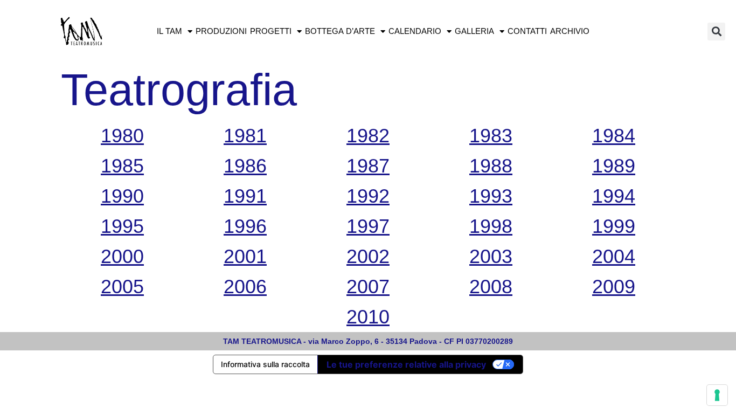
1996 (245, 226)
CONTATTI (527, 31)
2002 (368, 256)
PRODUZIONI (221, 31)
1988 (490, 166)
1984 (613, 136)
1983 (490, 136)
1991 (245, 196)
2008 (490, 286)
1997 (368, 226)
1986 (245, 166)
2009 (613, 286)
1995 (122, 226)
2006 (245, 286)
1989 (613, 166)
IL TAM (169, 31)
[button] (716, 31)
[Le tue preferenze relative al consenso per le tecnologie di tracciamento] (717, 395)
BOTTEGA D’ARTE (340, 31)
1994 (613, 196)
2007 (368, 286)
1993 (490, 196)
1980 (122, 136)
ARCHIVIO (569, 31)
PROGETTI (270, 31)
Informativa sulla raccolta (265, 364)
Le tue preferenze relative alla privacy (406, 364)
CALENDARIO (414, 31)
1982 (368, 136)
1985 (122, 166)
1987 (368, 166)
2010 (368, 317)
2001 (245, 256)
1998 (490, 226)
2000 (122, 256)
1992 (368, 196)
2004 (613, 256)
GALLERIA (474, 31)
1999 (613, 226)
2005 (122, 286)
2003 (490, 256)
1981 (245, 136)
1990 (122, 196)
